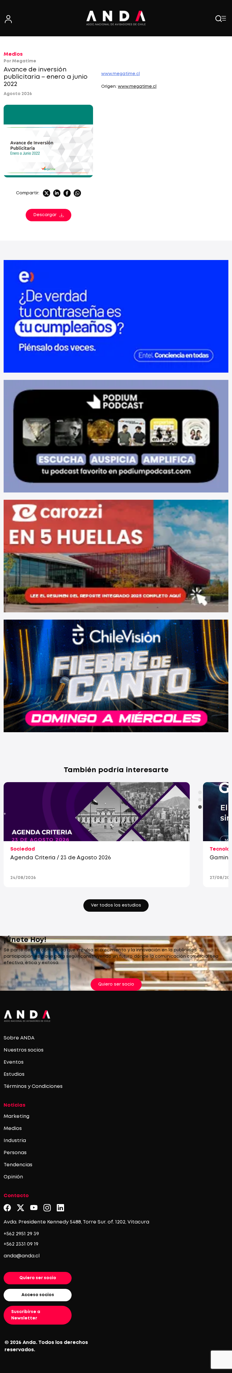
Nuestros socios (24, 1050)
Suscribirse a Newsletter (25, 1315)
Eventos (14, 1062)
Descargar (44, 215)
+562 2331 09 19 (21, 1244)
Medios (13, 54)
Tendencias (18, 1165)
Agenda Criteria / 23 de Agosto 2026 (60, 857)
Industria (15, 1140)
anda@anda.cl (22, 1256)
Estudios (14, 1074)
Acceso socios (37, 1295)
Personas (15, 1153)
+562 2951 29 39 (21, 1234)
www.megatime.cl (120, 74)
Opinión (13, 1177)
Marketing (16, 1116)
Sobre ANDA (19, 1038)
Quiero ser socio (116, 984)
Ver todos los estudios (116, 905)
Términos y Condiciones (33, 1086)
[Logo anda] (116, 18)
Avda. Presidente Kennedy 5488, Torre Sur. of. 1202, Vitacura (76, 1222)
